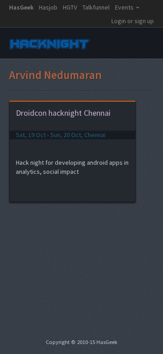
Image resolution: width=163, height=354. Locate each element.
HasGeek (21, 7)
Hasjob (48, 7)
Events (124, 7)
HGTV (70, 7)
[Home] (50, 50)
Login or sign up (132, 21)
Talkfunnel (96, 7)
